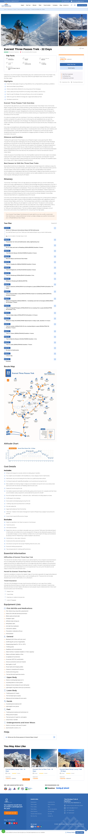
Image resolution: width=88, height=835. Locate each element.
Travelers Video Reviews (36, 813)
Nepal (15, 9)
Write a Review (51, 804)
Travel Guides (34, 804)
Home (5, 9)
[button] (30, 229)
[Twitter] (7, 823)
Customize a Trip (66, 82)
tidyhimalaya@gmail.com (78, 1)
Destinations (10, 9)
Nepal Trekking (20, 9)
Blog (61, 5)
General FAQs (51, 811)
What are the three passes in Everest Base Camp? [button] (22, 737)
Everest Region (27, 9)
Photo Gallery (34, 806)
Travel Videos (34, 809)
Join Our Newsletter (52, 809)
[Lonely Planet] (62, 788)
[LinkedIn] (12, 823)
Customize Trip (51, 802)
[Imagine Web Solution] (83, 826)
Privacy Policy (71, 832)
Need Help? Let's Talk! (11, 813)
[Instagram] (10, 823)
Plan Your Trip (82, 5)
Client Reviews (34, 811)
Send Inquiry (71, 68)
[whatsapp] (3, 831)
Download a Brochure (78, 82)
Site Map (50, 813)
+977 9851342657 (65, 1)
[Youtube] (14, 823)
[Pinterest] (17, 823)
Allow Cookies (79, 832)
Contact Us (65, 5)
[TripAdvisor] (50, 788)
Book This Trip (71, 64)
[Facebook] (5, 823)
